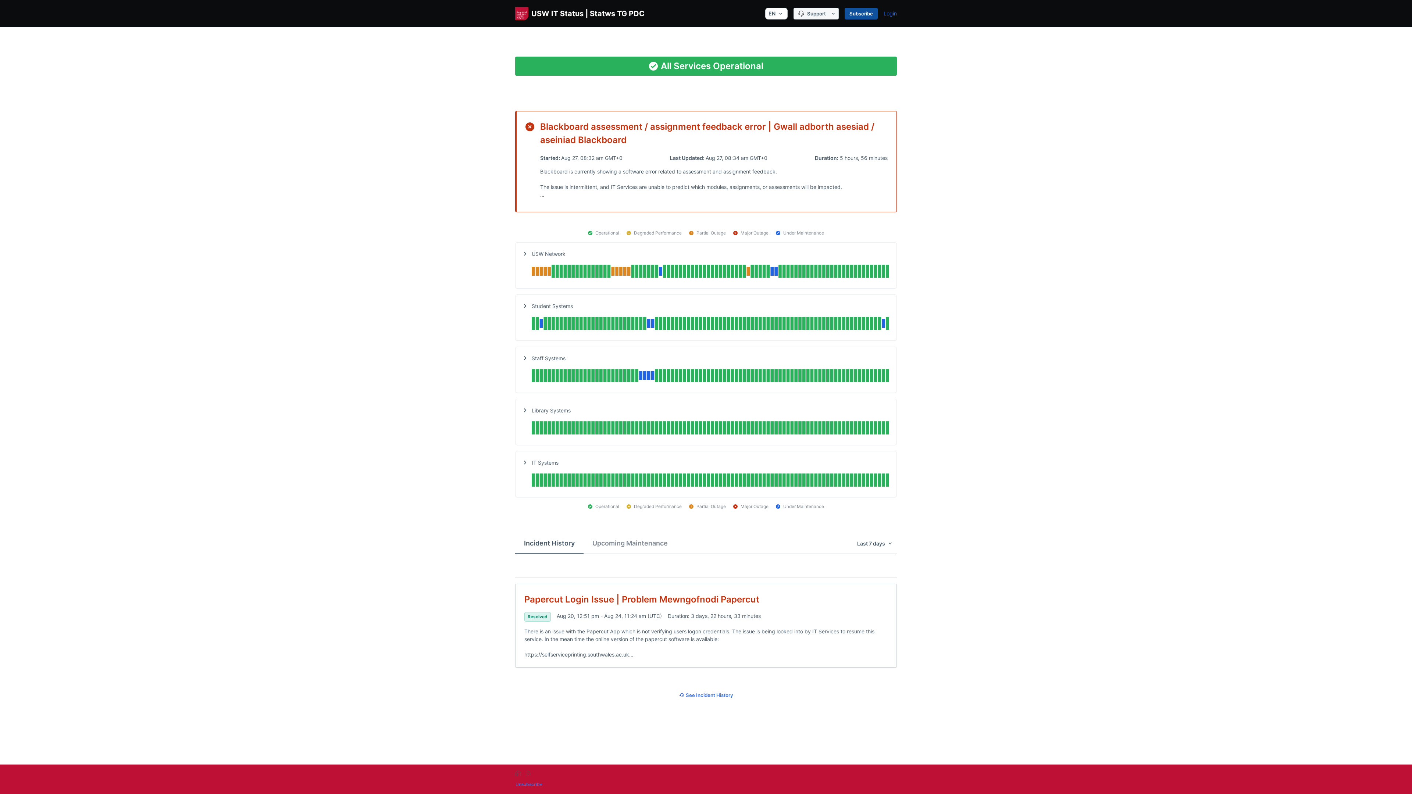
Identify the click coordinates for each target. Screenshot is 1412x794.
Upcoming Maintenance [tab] (630, 543)
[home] (518, 773)
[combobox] (776, 13)
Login (890, 13)
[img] (710, 272)
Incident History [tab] (549, 543)
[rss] (528, 773)
